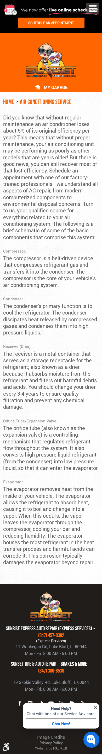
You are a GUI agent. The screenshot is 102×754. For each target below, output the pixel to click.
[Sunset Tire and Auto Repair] (51, 61)
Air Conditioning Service (45, 101)
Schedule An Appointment (51, 22)
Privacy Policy (51, 742)
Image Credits (51, 737)
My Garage (55, 87)
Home (8, 101)
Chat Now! (61, 723)
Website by (51, 748)
